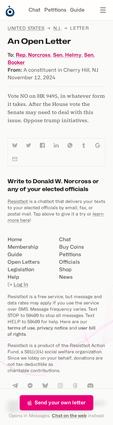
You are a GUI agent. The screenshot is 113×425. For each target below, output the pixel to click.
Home (15, 239)
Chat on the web (69, 415)
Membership (23, 247)
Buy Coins (71, 247)
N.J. (57, 28)
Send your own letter (60, 403)
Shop (65, 269)
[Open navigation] (103, 10)
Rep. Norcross (33, 55)
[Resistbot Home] (10, 15)
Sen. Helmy (67, 55)
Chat (34, 10)
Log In (20, 285)
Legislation (21, 269)
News (66, 277)
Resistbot (18, 201)
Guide (77, 10)
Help (13, 277)
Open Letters (24, 262)
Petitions (55, 10)
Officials (69, 262)
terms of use (21, 327)
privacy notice (52, 327)
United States (26, 28)
